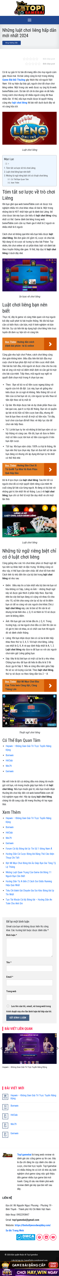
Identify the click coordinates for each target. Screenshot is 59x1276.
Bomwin (10, 755)
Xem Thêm (15, 182)
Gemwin (10, 771)
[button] (29, 20)
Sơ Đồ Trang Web (15, 1230)
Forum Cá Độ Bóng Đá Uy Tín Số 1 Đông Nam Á (29, 848)
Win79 (9, 765)
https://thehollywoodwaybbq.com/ (33, 1225)
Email (9, 977)
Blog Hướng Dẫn (12, 43)
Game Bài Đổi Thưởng (13, 79)
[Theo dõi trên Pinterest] (39, 1237)
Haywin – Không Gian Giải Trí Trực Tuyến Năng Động (24, 1067)
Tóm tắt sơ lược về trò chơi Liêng (21, 168)
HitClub (9, 760)
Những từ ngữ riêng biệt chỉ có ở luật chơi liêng (27, 175)
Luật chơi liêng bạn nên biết (18, 172)
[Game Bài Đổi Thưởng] (29, 8)
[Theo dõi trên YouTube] (53, 1237)
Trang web (11, 991)
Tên (8, 962)
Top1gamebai (24, 1154)
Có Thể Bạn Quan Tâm (20, 179)
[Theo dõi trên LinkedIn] (46, 1237)
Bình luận (11, 935)
